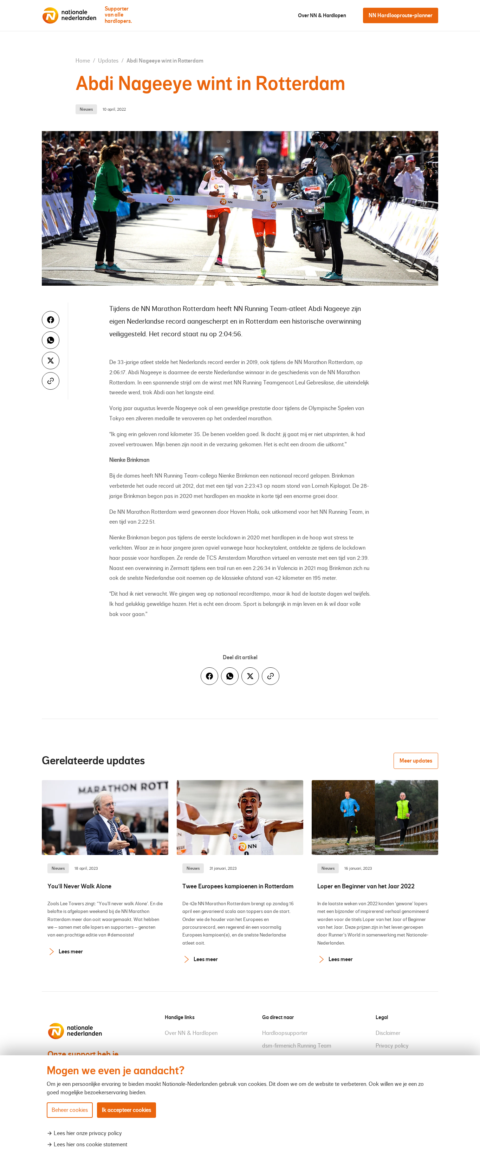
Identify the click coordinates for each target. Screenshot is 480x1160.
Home (83, 60)
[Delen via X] (50, 360)
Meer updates (416, 760)
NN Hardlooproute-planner (401, 15)
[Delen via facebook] (50, 320)
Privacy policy (392, 1045)
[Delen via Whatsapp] (50, 340)
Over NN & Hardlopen (322, 15)
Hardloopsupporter (284, 1033)
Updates (109, 60)
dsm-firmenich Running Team (296, 1045)
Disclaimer (388, 1033)
